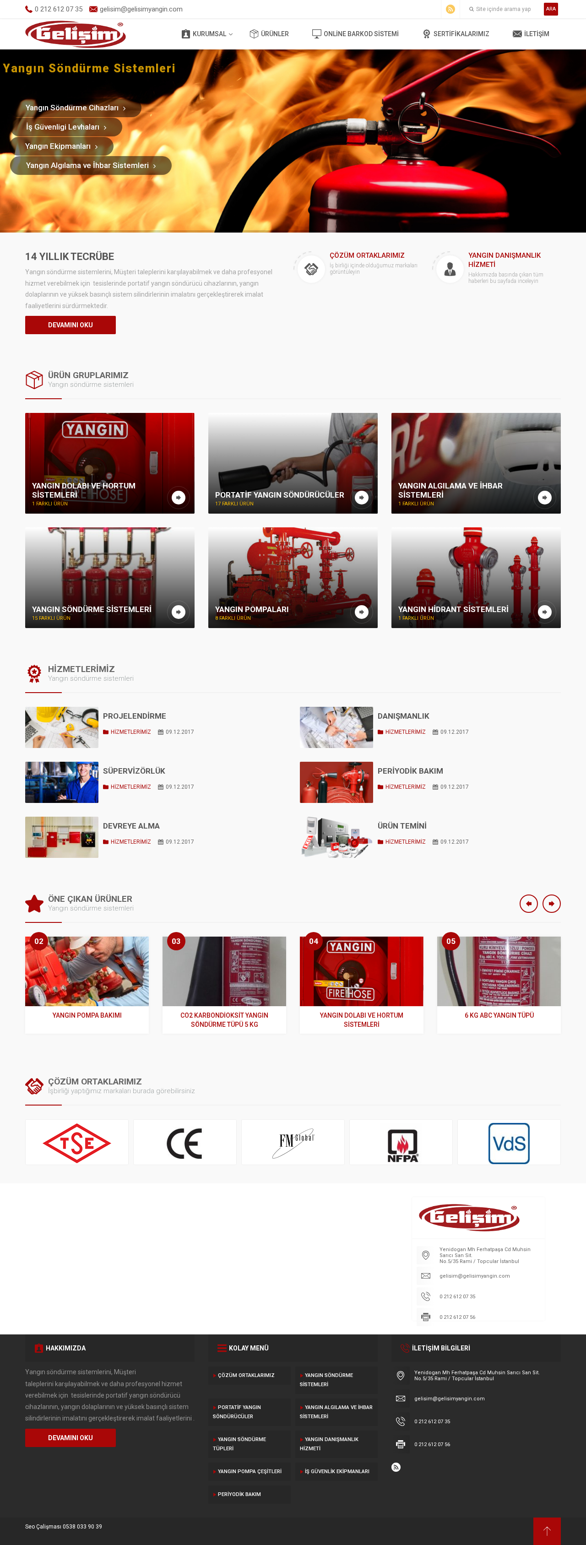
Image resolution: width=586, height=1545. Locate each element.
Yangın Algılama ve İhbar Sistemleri (336, 1412)
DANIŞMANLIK (403, 716)
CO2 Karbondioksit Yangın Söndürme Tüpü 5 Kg (224, 1020)
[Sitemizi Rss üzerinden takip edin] (450, 9)
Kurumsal (209, 34)
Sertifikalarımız (461, 34)
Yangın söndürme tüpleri (239, 1444)
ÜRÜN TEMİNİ (402, 825)
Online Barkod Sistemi (361, 34)
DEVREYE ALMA (131, 825)
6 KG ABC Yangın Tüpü (499, 1015)
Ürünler (275, 34)
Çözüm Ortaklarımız (246, 1375)
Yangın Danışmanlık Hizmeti (329, 1444)
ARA (551, 9)
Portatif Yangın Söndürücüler (237, 1412)
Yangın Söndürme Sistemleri (326, 1380)
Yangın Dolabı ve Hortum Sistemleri (361, 1020)
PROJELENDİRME (134, 716)
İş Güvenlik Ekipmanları (337, 1472)
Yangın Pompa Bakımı (87, 1015)
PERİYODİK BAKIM (410, 770)
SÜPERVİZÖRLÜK (134, 770)
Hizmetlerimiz (131, 732)
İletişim (536, 34)
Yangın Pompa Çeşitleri (250, 1472)
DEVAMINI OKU (70, 325)
